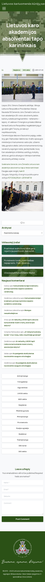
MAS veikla (22, 399)
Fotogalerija (22, 382)
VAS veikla (22, 451)
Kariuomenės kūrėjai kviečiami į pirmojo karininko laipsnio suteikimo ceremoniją (21, 289)
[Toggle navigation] (4, 8)
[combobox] (22, 233)
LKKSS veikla (22, 393)
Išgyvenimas (22, 387)
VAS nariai (22, 446)
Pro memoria (22, 422)
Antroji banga (22, 376)
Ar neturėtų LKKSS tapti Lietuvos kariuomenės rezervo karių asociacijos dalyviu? (21, 323)
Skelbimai (22, 434)
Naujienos (26, 51)
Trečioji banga (22, 440)
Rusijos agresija (22, 428)
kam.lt (21, 171)
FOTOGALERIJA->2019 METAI (20, 177)
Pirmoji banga (22, 417)
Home (16, 51)
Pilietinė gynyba (22, 411)
